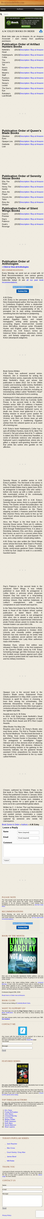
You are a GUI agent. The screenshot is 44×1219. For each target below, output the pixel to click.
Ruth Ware (9, 1123)
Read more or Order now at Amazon (13, 995)
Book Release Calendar (10, 13)
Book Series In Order (10, 825)
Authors (20, 9)
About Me (30, 1040)
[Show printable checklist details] (40, 31)
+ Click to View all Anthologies (15, 267)
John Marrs (9, 1114)
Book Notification (7, 1012)
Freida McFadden (11, 1112)
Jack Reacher (12, 1144)
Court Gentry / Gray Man (16, 1152)
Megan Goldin (10, 1119)
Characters (38, 9)
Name (5, 832)
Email (5, 837)
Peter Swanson (10, 1121)
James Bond (11, 1156)
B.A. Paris (8, 1110)
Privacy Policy (6, 1215)
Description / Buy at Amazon (31, 50)
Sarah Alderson (10, 1125)
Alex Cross (11, 1148)
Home (3, 9)
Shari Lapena (10, 1127)
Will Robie (10, 1161)
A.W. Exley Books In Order (18, 31)
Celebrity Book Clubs (23, 1003)
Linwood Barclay (11, 1116)
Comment (7, 843)
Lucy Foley (9, 1118)
